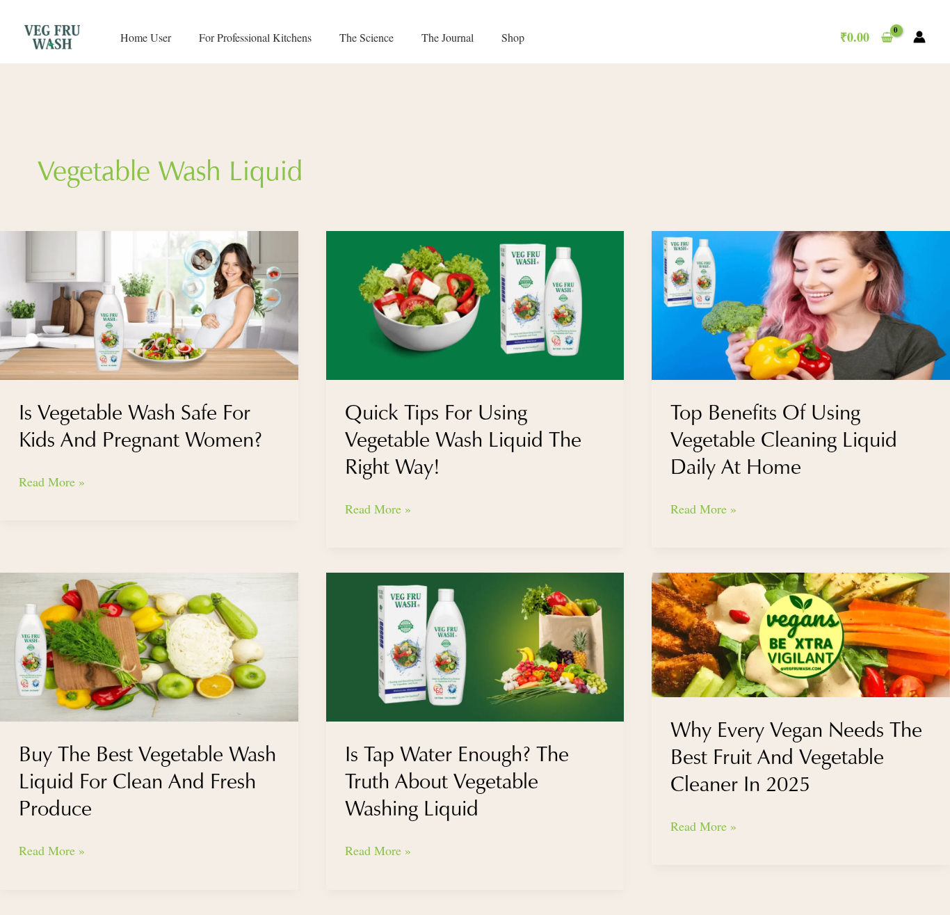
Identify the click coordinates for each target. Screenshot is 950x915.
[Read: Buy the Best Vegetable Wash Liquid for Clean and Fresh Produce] (149, 645)
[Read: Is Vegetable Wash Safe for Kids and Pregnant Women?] (149, 303)
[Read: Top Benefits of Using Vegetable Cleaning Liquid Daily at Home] (801, 303)
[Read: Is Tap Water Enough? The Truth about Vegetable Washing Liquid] (475, 645)
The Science (366, 37)
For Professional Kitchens (255, 37)
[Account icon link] (919, 37)
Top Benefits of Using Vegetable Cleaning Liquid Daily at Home (783, 439)
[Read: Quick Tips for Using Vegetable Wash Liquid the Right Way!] (475, 303)
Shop (512, 37)
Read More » (52, 481)
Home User (145, 37)
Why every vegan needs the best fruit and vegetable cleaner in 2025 (796, 757)
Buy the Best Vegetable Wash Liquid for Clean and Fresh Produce (147, 781)
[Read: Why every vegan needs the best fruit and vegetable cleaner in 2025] (801, 633)
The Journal (447, 37)
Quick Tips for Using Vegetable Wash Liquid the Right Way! (463, 439)
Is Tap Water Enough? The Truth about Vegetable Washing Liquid (457, 781)
